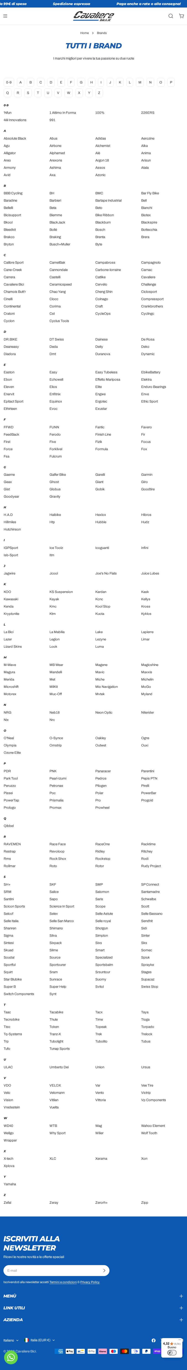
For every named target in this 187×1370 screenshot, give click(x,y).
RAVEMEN (12, 844)
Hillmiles (10, 522)
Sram (53, 972)
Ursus (145, 1067)
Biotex (146, 215)
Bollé (53, 229)
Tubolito (101, 1041)
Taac (7, 1012)
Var (97, 1085)
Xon (144, 1158)
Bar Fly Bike (150, 193)
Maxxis (146, 672)
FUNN (54, 427)
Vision (8, 1100)
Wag (98, 1126)
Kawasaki (11, 599)
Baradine (10, 200)
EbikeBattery (151, 372)
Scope (100, 906)
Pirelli (145, 786)
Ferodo (55, 434)
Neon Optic (103, 712)
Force (8, 449)
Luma (99, 646)
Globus (55, 489)
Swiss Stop (149, 986)
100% (99, 112)
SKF (52, 884)
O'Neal (9, 738)
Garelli (100, 474)
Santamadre (150, 892)
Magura (9, 672)
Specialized (104, 957)
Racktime (148, 844)
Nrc (52, 720)
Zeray (53, 1202)
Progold (147, 800)
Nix (6, 720)
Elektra (146, 379)
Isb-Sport (11, 555)
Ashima (55, 167)
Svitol (99, 986)
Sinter (145, 935)
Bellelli (8, 208)
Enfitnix (55, 394)
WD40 (8, 1126)
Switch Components (19, 994)
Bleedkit (10, 229)
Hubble (100, 522)
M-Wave (10, 665)
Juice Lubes (150, 573)
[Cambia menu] (5, 16)
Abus (53, 138)
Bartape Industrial (108, 200)
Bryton (9, 244)
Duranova (102, 354)
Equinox (55, 401)
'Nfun (7, 112)
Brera (145, 237)
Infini (144, 548)
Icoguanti (102, 548)
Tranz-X (55, 1034)
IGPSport (11, 548)
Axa (52, 175)
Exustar (101, 409)
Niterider (147, 712)
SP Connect (150, 884)
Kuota (99, 614)
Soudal (9, 957)
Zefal (7, 1202)
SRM (7, 892)
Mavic (99, 672)
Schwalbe (148, 899)
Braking (55, 237)
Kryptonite (11, 614)
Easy (53, 372)
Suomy (100, 979)
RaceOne (102, 844)
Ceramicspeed (60, 284)
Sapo (53, 899)
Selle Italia (11, 921)
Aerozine (147, 138)
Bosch (100, 229)
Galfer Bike (57, 474)
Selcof (8, 913)
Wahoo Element (153, 1126)
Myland (146, 694)
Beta (52, 208)
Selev (53, 913)
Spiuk (145, 957)
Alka (144, 146)
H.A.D (8, 515)
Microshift (11, 687)
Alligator (10, 153)
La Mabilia (57, 632)
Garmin (146, 474)
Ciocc (53, 299)
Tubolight (56, 1041)
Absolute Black (15, 138)
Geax (8, 482)
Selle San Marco (61, 921)
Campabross (105, 262)
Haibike (55, 515)
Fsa (6, 456)
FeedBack (11, 434)
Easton (9, 372)
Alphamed (57, 153)
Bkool (8, 222)
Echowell (56, 379)
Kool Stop (102, 606)
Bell (144, 200)
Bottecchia (149, 229)
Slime (53, 950)
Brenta (100, 237)
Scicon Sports (14, 906)
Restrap (10, 851)
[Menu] (179, 1341)
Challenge (148, 284)
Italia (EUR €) (40, 1340)
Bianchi (146, 208)
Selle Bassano (152, 913)
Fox (144, 449)
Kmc (53, 606)
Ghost (54, 482)
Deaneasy (11, 346)
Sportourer (57, 965)
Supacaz (147, 979)
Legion (54, 639)
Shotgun (101, 928)
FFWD (8, 427)
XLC (52, 1158)
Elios (53, 387)
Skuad (8, 950)
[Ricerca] (170, 16)
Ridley (100, 851)
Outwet (100, 745)
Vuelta (54, 1107)
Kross (145, 606)
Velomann (57, 1092)
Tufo (7, 1048)
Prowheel (102, 807)
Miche (99, 679)
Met (52, 679)
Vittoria (100, 1100)
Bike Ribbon (104, 215)
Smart (99, 950)
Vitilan (53, 1100)
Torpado (147, 1027)
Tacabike (56, 1012)
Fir (143, 434)
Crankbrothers (152, 306)
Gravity (54, 496)
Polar (99, 793)
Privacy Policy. (90, 1282)
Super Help (57, 986)
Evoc (53, 409)
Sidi (144, 928)
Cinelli (8, 299)
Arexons (55, 160)
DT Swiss (56, 339)
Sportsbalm (104, 965)
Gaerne (9, 474)
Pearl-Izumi (57, 778)
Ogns (145, 738)
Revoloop (57, 851)
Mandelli (55, 672)
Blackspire (149, 222)
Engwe (100, 394)
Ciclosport (149, 292)
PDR (7, 771)
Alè (97, 153)
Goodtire (148, 489)
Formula (101, 449)
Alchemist (102, 146)
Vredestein (12, 1107)
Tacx (99, 1012)
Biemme (55, 215)
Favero (146, 427)
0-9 (9, 82)
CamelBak (57, 262)
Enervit (9, 394)
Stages (146, 972)
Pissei (8, 793)
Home (84, 33)
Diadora (10, 354)
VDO (7, 1085)
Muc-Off (55, 694)
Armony (10, 167)
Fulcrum (55, 456)
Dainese (101, 339)
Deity (99, 346)
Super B (10, 986)
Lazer (8, 639)
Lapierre (147, 632)
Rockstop (102, 858)
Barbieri (55, 200)
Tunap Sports (59, 1048)
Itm (51, 555)
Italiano (8, 1340)
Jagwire (9, 573)
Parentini (147, 771)
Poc (52, 793)
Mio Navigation (106, 687)
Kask (145, 592)
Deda (53, 346)
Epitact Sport (13, 401)
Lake (99, 632)
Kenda (8, 606)
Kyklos (146, 614)
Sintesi (9, 943)
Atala (145, 167)
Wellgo (9, 1133)
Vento (99, 1092)
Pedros (100, 778)
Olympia (10, 745)
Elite (98, 387)
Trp (6, 1041)
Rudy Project (151, 866)
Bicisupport (12, 215)
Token (54, 1027)
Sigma (8, 935)
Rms (7, 858)
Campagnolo (151, 262)
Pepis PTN (149, 778)
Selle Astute (104, 913)
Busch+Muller (59, 244)
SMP (99, 884)
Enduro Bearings (153, 387)
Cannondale (58, 270)
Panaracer (103, 771)
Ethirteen (10, 409)
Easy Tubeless (106, 372)
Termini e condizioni (63, 1282)
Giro (144, 482)
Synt (52, 994)
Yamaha (10, 1184)
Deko (145, 346)
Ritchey (147, 851)
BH (51, 193)
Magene (101, 665)
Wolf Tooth (149, 1133)
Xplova (9, 1166)
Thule (53, 1019)
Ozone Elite (12, 752)
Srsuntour (102, 972)
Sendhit (147, 921)
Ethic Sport (149, 401)
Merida (9, 679)
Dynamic (148, 354)
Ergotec (101, 401)
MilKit (53, 687)
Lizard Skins (13, 646)
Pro (98, 800)
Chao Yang (57, 292)
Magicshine (149, 665)
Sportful (10, 965)
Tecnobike (11, 1019)
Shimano (56, 928)
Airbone (55, 146)
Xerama (101, 1158)
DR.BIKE (10, 339)
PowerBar (148, 793)
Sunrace (55, 979)
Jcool (53, 573)
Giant (99, 482)
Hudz (145, 522)
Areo (7, 160)
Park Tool (11, 778)
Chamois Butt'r (15, 292)
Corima (55, 306)
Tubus (146, 1041)
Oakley (100, 738)
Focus (146, 442)
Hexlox (100, 515)
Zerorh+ (101, 1202)
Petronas (56, 786)
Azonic (100, 175)
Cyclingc (147, 313)
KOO (7, 592)
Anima (146, 153)
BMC (99, 193)
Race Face (57, 844)
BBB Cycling (13, 193)
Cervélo (101, 284)
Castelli (54, 277)
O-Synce (56, 738)
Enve (145, 394)
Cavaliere (148, 277)
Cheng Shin (103, 292)
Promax (55, 807)
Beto (98, 208)
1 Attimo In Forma (62, 112)
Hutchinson (12, 529)
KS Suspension (61, 592)
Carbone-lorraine (108, 270)
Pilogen (100, 786)
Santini (9, 899)
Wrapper (10, 1140)
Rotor (99, 866)
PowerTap (11, 800)
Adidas (100, 138)
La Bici (8, 632)
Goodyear (11, 496)
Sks (144, 943)
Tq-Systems (13, 1034)
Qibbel (9, 826)
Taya (144, 1012)
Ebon (8, 379)
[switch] (172, 1352)
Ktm (52, 614)
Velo (7, 1092)
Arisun (146, 160)
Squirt (8, 972)
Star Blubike (13, 979)
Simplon (101, 935)
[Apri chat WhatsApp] (11, 1357)
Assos (100, 167)
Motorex (10, 694)
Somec (146, 950)
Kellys (145, 599)
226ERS (147, 112)
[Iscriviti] (104, 1270)
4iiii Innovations (15, 120)
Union (99, 1067)
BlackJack (57, 222)
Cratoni (9, 313)
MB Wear (56, 665)
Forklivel (55, 449)
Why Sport (57, 1133)
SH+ (7, 884)
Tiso (7, 1027)
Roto (53, 866)
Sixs (98, 943)
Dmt (52, 354)
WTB (53, 1126)
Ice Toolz (56, 548)
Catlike (100, 277)
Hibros (146, 515)
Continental (12, 306)
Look (53, 646)
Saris (99, 899)
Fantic (99, 427)
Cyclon (9, 321)
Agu (7, 146)
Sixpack (55, 943)
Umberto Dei (59, 1067)
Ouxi (144, 745)
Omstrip (55, 745)
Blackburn (103, 222)
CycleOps (103, 313)
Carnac (146, 270)
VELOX (55, 1085)
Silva (53, 935)
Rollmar (10, 866)
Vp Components (153, 1100)
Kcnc (99, 599)
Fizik (98, 442)
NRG (7, 712)
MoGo (146, 687)
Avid (7, 175)
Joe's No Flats (106, 573)
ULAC (8, 1067)
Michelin (147, 679)
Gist (7, 489)
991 (52, 120)
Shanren (10, 928)
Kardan (100, 592)
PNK (53, 771)
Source (54, 957)
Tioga (145, 1019)
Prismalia (56, 800)
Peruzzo (10, 786)
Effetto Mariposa (107, 379)
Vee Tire (147, 1085)
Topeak (101, 1027)
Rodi (144, 858)
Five (52, 442)
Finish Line (103, 434)
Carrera (9, 277)
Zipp (144, 1202)
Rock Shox (57, 858)
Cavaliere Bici (14, 284)
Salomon (102, 892)
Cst (52, 313)
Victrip (146, 1092)
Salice (54, 892)
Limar (145, 639)
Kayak (54, 599)
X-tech (8, 1158)
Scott (145, 906)
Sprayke (147, 965)
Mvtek (100, 694)
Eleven (9, 387)
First (7, 442)
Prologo (10, 807)
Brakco (9, 237)
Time (99, 1019)
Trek (98, 1034)
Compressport (152, 299)
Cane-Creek (13, 270)
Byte (98, 244)
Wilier (99, 1133)
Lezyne (100, 639)
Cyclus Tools (59, 321)
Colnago (101, 299)
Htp (52, 522)
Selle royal (103, 921)
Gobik (100, 489)
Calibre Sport (13, 262)
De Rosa (147, 339)
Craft (99, 306)
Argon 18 (102, 160)
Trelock (146, 1034)
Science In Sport (61, 906)
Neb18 (54, 712)
